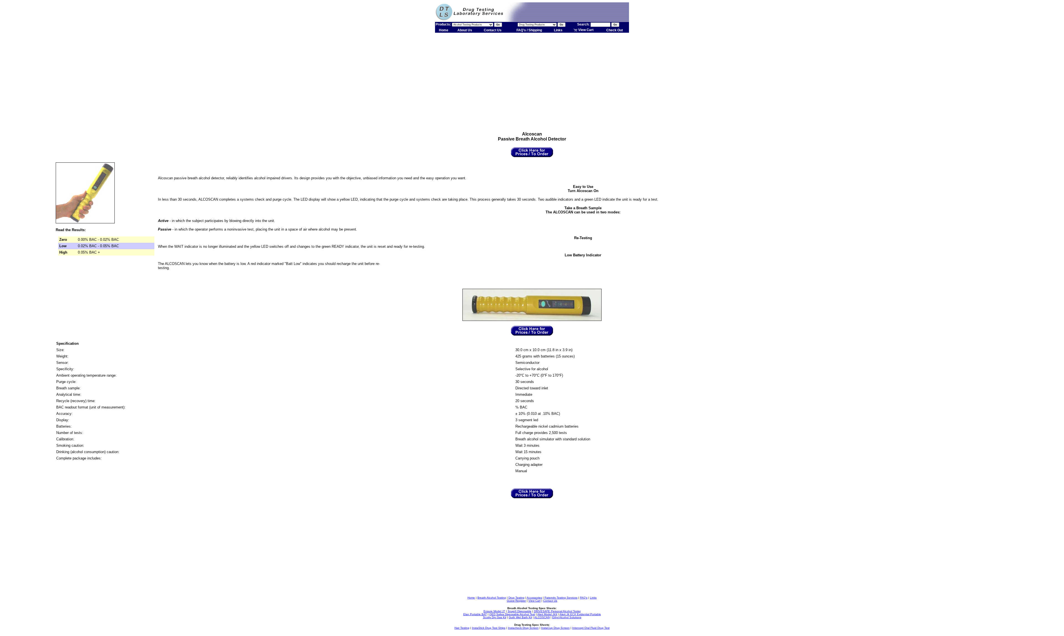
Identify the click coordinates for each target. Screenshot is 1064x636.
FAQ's (583, 597)
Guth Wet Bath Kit (520, 617)
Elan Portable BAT (475, 614)
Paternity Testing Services (560, 597)
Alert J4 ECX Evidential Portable (580, 614)
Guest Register (516, 600)
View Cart (585, 30)
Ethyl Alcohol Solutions (566, 617)
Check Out (614, 30)
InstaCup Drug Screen (555, 627)
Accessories (534, 597)
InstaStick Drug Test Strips (488, 627)
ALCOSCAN (542, 617)
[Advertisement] (532, 77)
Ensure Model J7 (494, 611)
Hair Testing (461, 627)
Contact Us (493, 30)
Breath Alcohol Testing (491, 597)
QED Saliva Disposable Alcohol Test (512, 614)
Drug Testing (516, 597)
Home (443, 30)
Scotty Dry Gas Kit (494, 617)
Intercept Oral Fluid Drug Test (591, 627)
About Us (464, 30)
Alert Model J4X (547, 614)
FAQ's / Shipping (529, 30)
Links (558, 30)
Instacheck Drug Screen (523, 627)
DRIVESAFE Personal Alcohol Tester (557, 611)
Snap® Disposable (519, 611)
